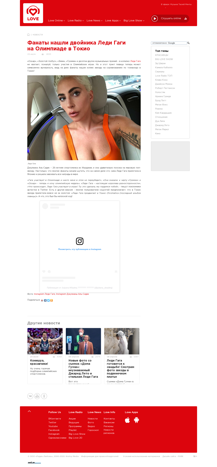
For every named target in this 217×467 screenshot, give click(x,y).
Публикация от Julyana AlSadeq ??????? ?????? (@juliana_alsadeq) (79, 287)
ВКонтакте (54, 419)
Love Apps (112, 21)
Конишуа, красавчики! (39, 362)
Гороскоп (93, 430)
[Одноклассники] (51, 299)
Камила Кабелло (164, 68)
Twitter (52, 423)
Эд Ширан (160, 63)
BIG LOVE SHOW (164, 59)
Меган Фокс (161, 105)
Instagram (53, 434)
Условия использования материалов (141, 456)
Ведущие (74, 423)
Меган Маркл (162, 129)
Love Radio (75, 21)
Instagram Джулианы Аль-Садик (72, 294)
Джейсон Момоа (163, 84)
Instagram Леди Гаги (44, 294)
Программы (75, 426)
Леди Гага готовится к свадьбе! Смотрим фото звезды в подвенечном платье (120, 368)
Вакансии (109, 423)
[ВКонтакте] (45, 299)
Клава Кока (161, 80)
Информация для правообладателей (99, 456)
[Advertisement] (97, 9)
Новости (93, 419)
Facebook (53, 430)
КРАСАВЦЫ (161, 55)
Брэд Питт (160, 101)
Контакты (109, 419)
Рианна (159, 109)
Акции (72, 419)
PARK (180, 456)
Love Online (55, 21)
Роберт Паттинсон (165, 88)
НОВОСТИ (38, 35)
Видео (91, 426)
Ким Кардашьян (163, 113)
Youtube (53, 426)
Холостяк (160, 92)
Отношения (161, 117)
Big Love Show (133, 21)
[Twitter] (48, 299)
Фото (91, 423)
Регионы (108, 426)
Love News (94, 21)
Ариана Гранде (163, 96)
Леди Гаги (135, 61)
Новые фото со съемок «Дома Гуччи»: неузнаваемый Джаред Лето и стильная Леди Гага (83, 368)
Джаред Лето (162, 125)
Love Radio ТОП (163, 76)
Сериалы (159, 72)
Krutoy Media (72, 456)
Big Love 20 (75, 438)
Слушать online (171, 18)
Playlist (73, 430)
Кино (157, 134)
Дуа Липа (160, 121)
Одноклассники (57, 438)
